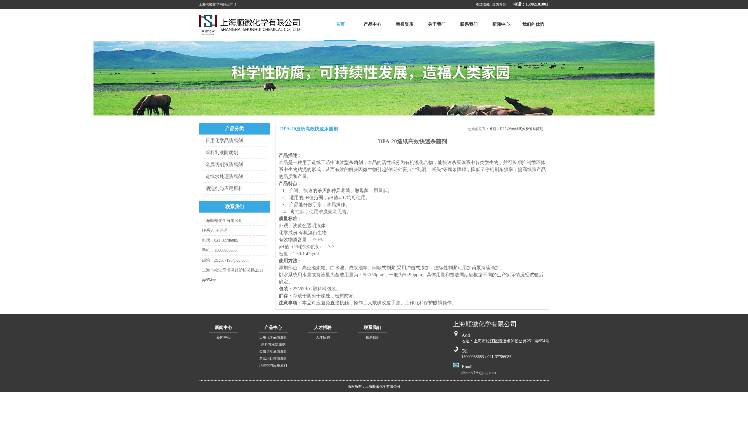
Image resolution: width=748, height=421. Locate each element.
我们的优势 (533, 24)
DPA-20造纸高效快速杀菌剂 (521, 129)
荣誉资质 (404, 24)
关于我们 (437, 24)
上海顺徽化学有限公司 (249, 25)
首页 (340, 24)
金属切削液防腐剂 (224, 164)
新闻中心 (501, 24)
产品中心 (372, 24)
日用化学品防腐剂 (224, 140)
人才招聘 (323, 337)
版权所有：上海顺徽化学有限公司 (374, 386)
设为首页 (499, 4)
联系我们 (469, 24)
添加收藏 (483, 4)
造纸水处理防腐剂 (224, 176)
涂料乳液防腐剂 (221, 152)
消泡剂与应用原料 (224, 188)
